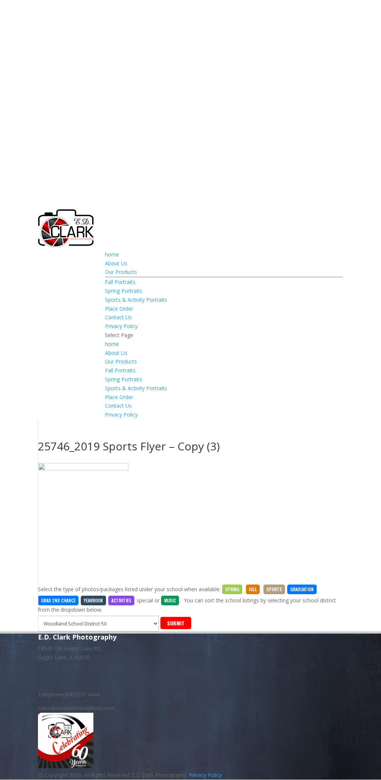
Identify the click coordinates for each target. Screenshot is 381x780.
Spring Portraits (123, 290)
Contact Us (118, 317)
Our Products (121, 271)
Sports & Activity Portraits (136, 299)
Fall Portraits (120, 281)
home (112, 254)
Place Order (119, 308)
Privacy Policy (121, 326)
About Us (116, 263)
